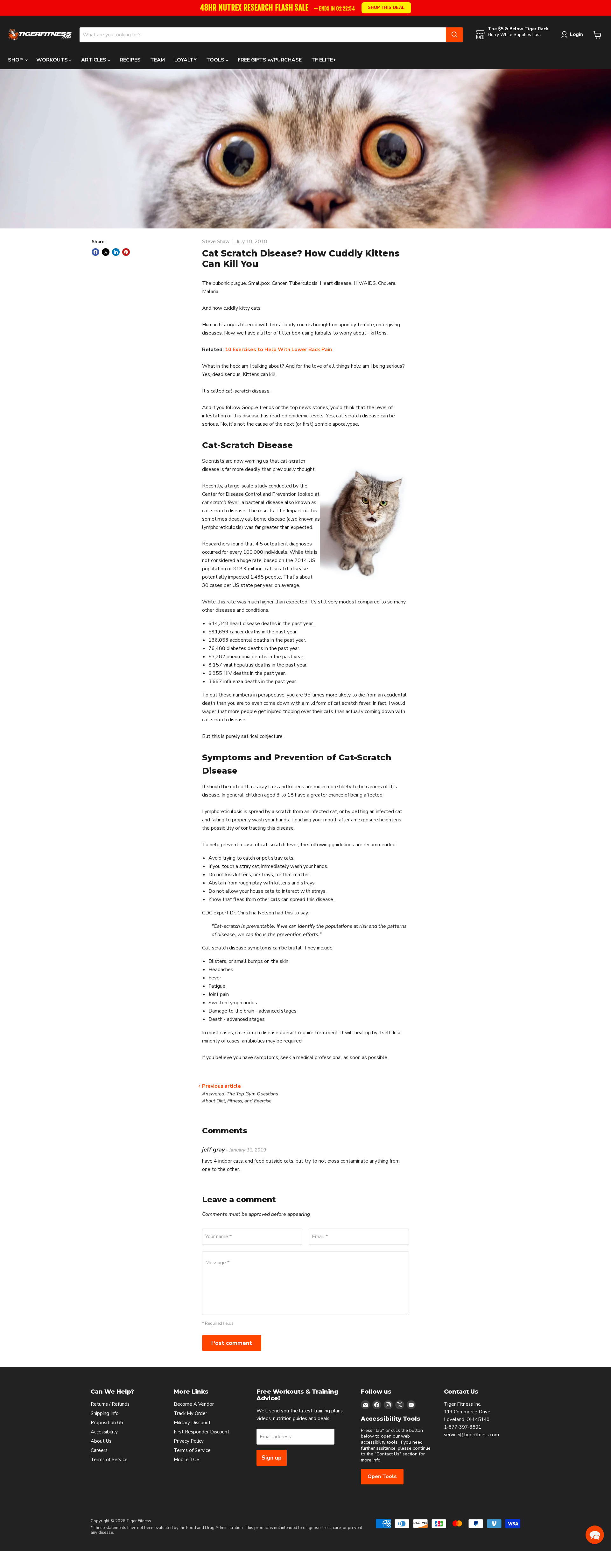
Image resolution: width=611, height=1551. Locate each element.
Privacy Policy (189, 1441)
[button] (595, 1535)
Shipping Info (105, 1413)
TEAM (157, 59)
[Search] (454, 34)
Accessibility (104, 1432)
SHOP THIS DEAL (386, 7)
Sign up (272, 1457)
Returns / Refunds (110, 1404)
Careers (99, 1450)
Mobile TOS (187, 1459)
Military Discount (192, 1422)
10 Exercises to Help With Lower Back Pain (278, 349)
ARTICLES (94, 59)
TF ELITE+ (323, 59)
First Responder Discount (201, 1432)
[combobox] (263, 34)
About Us (101, 1441)
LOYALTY (185, 59)
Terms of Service (109, 1459)
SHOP (16, 59)
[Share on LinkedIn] (116, 252)
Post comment (231, 1343)
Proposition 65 (107, 1422)
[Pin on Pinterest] (126, 252)
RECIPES (130, 59)
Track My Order (190, 1413)
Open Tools (382, 1476)
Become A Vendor (194, 1404)
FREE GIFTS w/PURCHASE (270, 59)
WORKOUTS (52, 59)
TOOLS (216, 59)
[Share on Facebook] (95, 252)
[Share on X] (105, 252)
